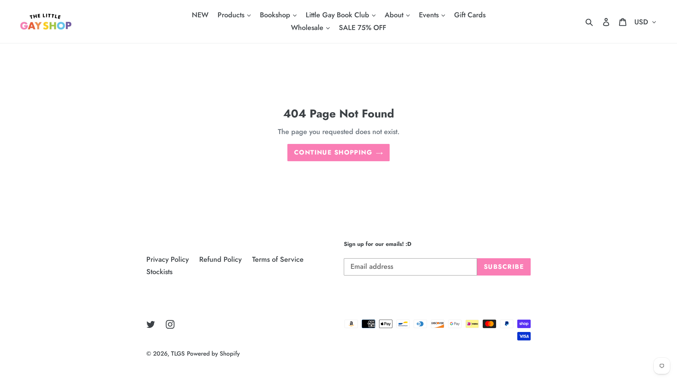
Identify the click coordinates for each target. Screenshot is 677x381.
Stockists (159, 272)
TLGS (178, 353)
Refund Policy (220, 259)
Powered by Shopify (213, 353)
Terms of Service (278, 259)
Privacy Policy (167, 259)
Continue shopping (333, 152)
